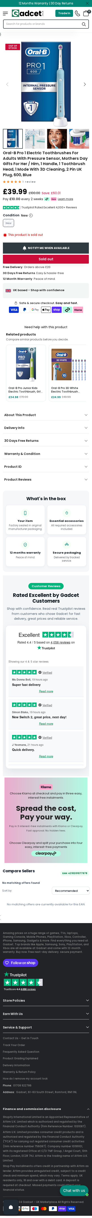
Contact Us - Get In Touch (20, 1038)
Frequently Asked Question (21, 1052)
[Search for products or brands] (83, 24)
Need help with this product (46, 327)
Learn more (65, 199)
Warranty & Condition (22, 454)
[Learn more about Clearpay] (47, 199)
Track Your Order (14, 1045)
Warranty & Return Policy (19, 1072)
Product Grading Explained (20, 1058)
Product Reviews (17, 479)
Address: (9, 1092)
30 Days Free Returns (21, 440)
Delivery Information (16, 1065)
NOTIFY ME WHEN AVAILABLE (49, 248)
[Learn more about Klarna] (54, 199)
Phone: (7, 1085)
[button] (84, 84)
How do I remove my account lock (25, 1078)
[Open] (11, 1207)
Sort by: (7, 890)
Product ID (13, 466)
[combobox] (41, 24)
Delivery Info (14, 428)
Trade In (64, 13)
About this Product (20, 415)
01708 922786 (22, 1085)
